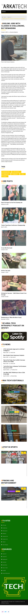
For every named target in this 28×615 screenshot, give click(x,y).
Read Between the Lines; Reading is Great (14, 433)
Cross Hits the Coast (6, 248)
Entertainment (14, 494)
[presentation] (22, 453)
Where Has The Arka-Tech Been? (14, 414)
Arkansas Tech (6, 171)
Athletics (4, 533)
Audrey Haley (14, 376)
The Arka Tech (14, 369)
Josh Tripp (17, 466)
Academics (5, 528)
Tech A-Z (4, 553)
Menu (4, 11)
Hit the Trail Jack (5, 270)
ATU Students (16, 171)
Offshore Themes (5, 603)
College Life (15, 174)
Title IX (4, 541)
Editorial (11, 391)
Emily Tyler (13, 352)
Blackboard (5, 559)
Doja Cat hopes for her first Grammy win (11, 202)
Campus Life (6, 174)
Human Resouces (6, 573)
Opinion (4, 176)
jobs (23, 174)
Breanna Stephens (14, 32)
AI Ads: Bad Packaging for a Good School (14, 394)
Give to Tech (5, 567)
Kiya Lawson (13, 357)
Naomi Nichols (17, 500)
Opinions (17, 391)
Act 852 (4, 570)
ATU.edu (4, 525)
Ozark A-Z (5, 556)
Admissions (5, 530)
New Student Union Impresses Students (13, 355)
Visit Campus (5, 544)
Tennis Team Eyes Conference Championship (13, 225)
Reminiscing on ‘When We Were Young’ (11, 317)
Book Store (5, 564)
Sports (14, 460)
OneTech (4, 562)
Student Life (5, 539)
